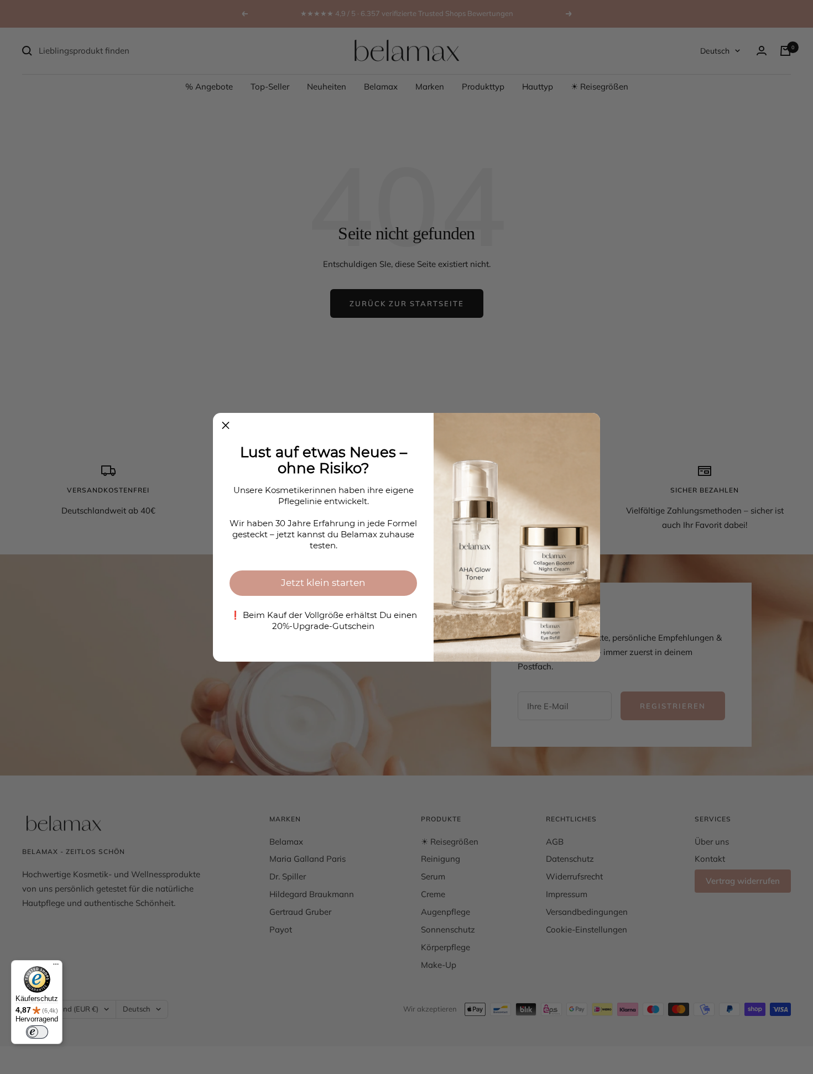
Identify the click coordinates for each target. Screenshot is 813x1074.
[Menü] (55, 966)
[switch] (37, 1032)
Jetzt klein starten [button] (323, 582)
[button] (225, 425)
